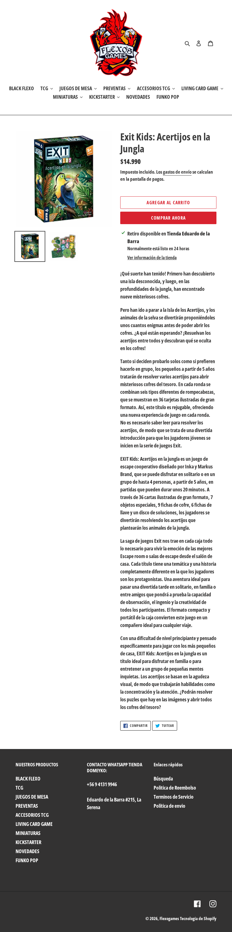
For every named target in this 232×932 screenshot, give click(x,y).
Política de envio (169, 805)
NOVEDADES (27, 851)
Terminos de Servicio (174, 796)
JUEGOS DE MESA (32, 796)
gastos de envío (177, 172)
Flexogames (169, 918)
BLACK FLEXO (28, 778)
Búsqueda (163, 778)
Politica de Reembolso (175, 787)
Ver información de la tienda (152, 257)
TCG (19, 787)
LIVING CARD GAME (34, 824)
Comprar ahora (168, 218)
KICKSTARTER (28, 842)
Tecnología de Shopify (198, 918)
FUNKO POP (27, 860)
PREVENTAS (27, 805)
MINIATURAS (28, 833)
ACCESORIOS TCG (32, 814)
